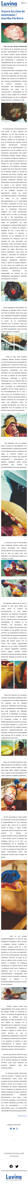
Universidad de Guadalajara (14, 1153)
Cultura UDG (14, 1156)
